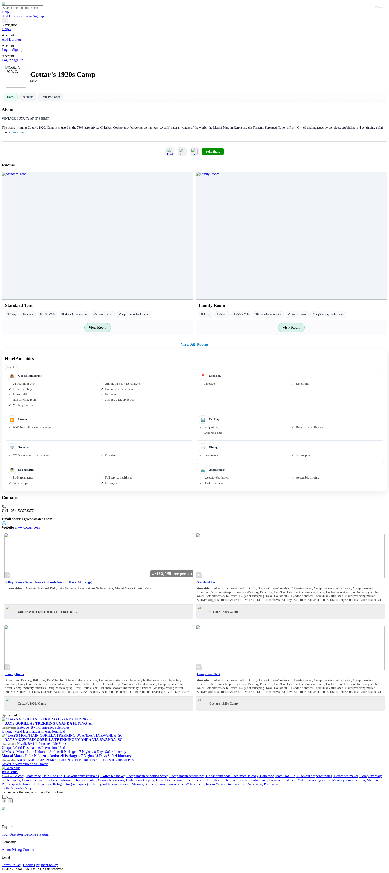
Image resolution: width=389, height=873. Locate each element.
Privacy (16, 865)
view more (19, 132)
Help (5, 12)
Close (379, 7)
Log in (27, 16)
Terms (6, 865)
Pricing (17, 850)
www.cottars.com (27, 527)
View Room (97, 327)
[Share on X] (182, 151)
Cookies (29, 865)
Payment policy (47, 865)
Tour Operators (12, 834)
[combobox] (22, 7)
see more (242, 592)
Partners (27, 96)
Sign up (38, 16)
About (6, 850)
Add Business (12, 16)
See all (10, 367)
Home (11, 96)
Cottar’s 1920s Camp (223, 611)
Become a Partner (37, 834)
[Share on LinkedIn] (169, 151)
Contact (28, 850)
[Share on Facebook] (194, 151)
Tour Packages (50, 96)
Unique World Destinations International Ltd (48, 611)
